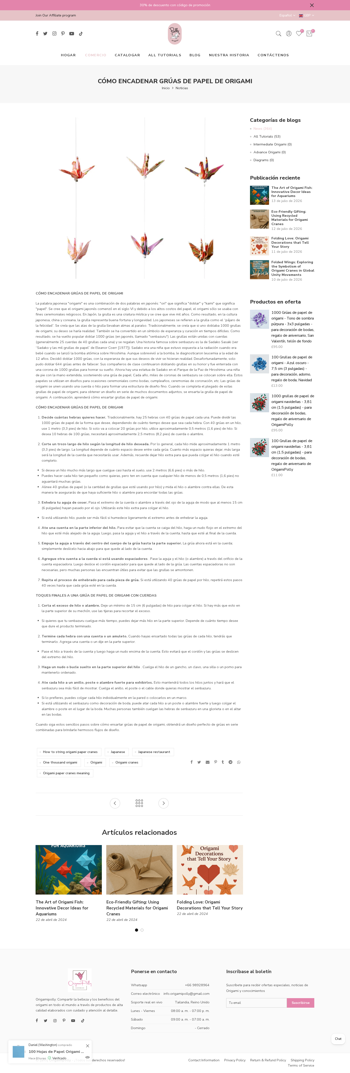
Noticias (182, 88)
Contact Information (204, 1060)
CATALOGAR (127, 55)
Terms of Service (301, 1065)
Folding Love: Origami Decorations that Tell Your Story (290, 242)
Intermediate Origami (273, 144)
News (263, 128)
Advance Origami (270, 152)
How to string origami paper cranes (70, 752)
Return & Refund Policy (268, 1060)
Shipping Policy (302, 1060)
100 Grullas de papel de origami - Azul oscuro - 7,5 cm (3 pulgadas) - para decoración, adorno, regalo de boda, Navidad (291, 369)
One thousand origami (60, 762)
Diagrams (264, 160)
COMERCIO (95, 55)
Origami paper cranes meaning (66, 773)
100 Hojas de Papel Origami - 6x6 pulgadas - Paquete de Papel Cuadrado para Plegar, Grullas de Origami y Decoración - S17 (57, 1048)
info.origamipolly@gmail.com (187, 993)
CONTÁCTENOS (273, 55)
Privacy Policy (234, 1060)
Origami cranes (126, 762)
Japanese (118, 752)
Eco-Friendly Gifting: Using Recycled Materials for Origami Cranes (289, 218)
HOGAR (68, 55)
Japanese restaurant (154, 752)
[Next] (239, 891)
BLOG (195, 55)
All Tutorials (267, 136)
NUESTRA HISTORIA (229, 55)
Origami (96, 762)
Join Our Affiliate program (56, 15)
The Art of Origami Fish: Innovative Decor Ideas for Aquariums (291, 192)
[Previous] (39, 891)
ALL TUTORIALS (164, 55)
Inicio (166, 88)
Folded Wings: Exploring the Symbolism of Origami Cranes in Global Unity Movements (292, 268)
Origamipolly (60, 1060)
